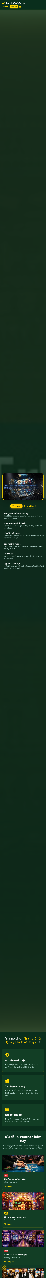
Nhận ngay (9, 1186)
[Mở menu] (20, 6)
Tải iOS (31, 506)
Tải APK (17, 506)
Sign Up (14, 6)
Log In (5, 6)
